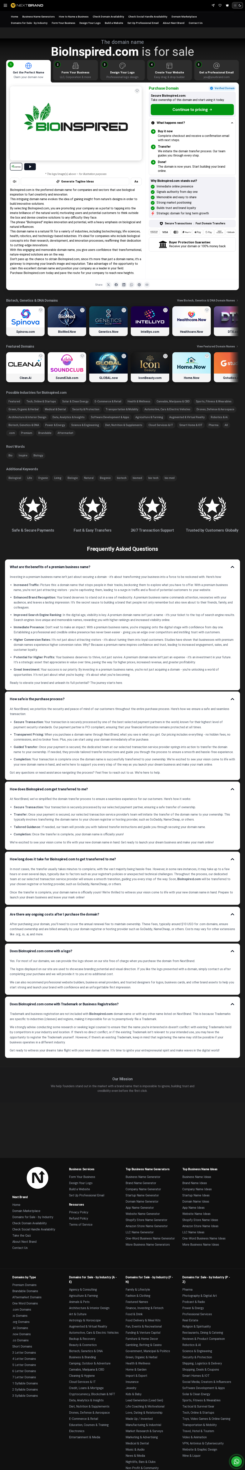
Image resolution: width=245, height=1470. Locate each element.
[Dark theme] (240, 5)
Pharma (213, 425)
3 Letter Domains (24, 1352)
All (226, 425)
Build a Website (114, 22)
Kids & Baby (134, 1394)
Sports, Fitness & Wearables (214, 401)
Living (57, 477)
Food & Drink (134, 1314)
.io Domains (20, 1316)
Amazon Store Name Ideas (200, 1226)
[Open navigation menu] (5, 5)
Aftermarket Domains (27, 1297)
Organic (43, 477)
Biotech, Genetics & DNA (23, 425)
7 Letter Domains (24, 1377)
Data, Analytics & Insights (68, 417)
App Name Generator (140, 1207)
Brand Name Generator (141, 1183)
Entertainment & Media (84, 1437)
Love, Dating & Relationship (144, 1412)
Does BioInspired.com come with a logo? (41, 951)
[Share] (213, 5)
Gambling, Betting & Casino (144, 1345)
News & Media (135, 1456)
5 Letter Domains (24, 1365)
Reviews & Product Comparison (203, 1339)
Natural (89, 477)
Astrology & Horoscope (85, 1320)
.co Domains (20, 1340)
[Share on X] (108, 285)
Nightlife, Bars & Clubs (141, 1462)
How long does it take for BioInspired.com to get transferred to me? (63, 859)
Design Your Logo (90, 22)
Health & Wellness (139, 401)
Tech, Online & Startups (41, 401)
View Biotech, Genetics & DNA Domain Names (206, 300)
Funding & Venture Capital (143, 1332)
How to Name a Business (73, 16)
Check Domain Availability (108, 16)
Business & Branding (82, 1357)
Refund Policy (78, 1218)
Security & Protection (85, 409)
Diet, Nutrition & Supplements (123, 425)
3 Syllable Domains (25, 1396)
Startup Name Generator (142, 1195)
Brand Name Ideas (194, 1183)
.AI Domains (20, 1328)
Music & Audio (135, 1449)
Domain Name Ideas (195, 1201)
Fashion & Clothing (138, 1296)
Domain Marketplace (184, 16)
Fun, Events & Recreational (144, 1326)
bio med (170, 477)
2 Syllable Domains (25, 1389)
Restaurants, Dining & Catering (202, 1332)
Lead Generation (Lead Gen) (144, 1400)
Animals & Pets (79, 1302)
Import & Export (136, 1376)
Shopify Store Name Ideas (200, 1220)
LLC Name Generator (140, 1232)
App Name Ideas (193, 1207)
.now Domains (21, 1334)
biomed (137, 477)
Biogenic (105, 477)
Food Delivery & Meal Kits (143, 1320)
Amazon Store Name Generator (147, 1226)
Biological (14, 477)
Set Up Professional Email (143, 22)
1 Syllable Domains (25, 1383)
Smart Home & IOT (190, 425)
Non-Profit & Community (142, 1468)
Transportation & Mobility (122, 409)
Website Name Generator (143, 1214)
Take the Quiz (21, 1235)
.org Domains (21, 1322)
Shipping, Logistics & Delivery (202, 1363)
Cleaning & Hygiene (82, 1376)
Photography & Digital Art (199, 1296)
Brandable (44, 433)
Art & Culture (78, 1314)
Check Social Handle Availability (147, 16)
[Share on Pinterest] (139, 285)
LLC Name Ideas (193, 1232)
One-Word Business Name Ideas (204, 1238)
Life (29, 477)
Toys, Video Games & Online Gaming (206, 1419)
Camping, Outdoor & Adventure (90, 1363)
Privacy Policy (78, 1212)
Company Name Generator (143, 1189)
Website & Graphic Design (199, 1449)
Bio (10, 455)
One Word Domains (25, 1303)
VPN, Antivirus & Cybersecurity (203, 1443)
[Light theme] (235, 5)
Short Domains (22, 1346)
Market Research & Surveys (144, 1431)
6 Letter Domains (24, 1371)
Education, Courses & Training (89, 1425)
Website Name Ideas (196, 1214)
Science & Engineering (85, 425)
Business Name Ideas (196, 1177)
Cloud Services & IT (160, 425)
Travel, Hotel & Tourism (198, 1431)
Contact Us (195, 22)
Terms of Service (80, 1224)
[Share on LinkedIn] (124, 285)
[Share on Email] (147, 285)
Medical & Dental (55, 409)
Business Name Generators (38, 16)
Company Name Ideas (197, 1189)
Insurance (132, 1382)
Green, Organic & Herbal (23, 409)
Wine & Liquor (191, 1456)
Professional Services (197, 1314)
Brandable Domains (25, 1291)
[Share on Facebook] (116, 285)
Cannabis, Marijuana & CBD (173, 401)
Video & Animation (194, 1437)
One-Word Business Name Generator (150, 1238)
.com (11, 433)
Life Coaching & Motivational (145, 1406)
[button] (11, 64)
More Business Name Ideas (200, 1244)
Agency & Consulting (83, 1289)
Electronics (76, 1431)
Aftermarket (65, 433)
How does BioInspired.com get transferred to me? (49, 789)
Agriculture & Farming (149, 417)
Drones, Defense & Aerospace (215, 409)
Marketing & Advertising (142, 1437)
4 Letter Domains (24, 1359)
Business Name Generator (143, 1177)
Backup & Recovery (82, 1339)
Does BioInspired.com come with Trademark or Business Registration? (64, 1004)
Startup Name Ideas (196, 1195)
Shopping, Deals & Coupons (200, 1369)
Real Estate (190, 1320)
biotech (122, 477)
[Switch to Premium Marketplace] (227, 5)
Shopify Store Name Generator (146, 1220)
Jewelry (131, 1388)
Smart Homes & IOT (196, 1376)
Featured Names (137, 1302)
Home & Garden (136, 1369)
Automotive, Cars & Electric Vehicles (167, 409)
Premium (26, 433)
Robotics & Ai (219, 417)
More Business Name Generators (148, 1244)
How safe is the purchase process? (37, 699)
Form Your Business (63, 22)
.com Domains (21, 1309)
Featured (14, 401)
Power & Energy (55, 425)
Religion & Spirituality (196, 1326)
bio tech (153, 477)
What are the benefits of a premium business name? (50, 567)
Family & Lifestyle (138, 1289)
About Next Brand (173, 22)
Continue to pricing (190, 109)
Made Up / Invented (139, 1419)
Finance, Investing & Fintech (144, 1308)
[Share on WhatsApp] (131, 285)
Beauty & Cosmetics (83, 1345)
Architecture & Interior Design (27, 417)
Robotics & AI (191, 1345)
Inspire (23, 455)
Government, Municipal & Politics (148, 1351)
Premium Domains (24, 1285)
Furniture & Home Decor (142, 1339)
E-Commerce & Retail (108, 401)
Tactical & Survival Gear (198, 1406)
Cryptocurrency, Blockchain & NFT (92, 1394)
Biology (38, 455)
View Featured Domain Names (216, 346)
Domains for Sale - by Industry (29, 22)
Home (14, 16)
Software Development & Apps (110, 417)
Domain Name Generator (142, 1201)
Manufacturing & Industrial (143, 1425)
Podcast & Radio (193, 1302)
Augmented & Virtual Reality (187, 417)
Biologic (73, 477)
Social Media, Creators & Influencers (206, 1382)
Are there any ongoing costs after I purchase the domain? (54, 914)
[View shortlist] (220, 5)
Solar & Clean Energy (75, 401)
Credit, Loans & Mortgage (86, 1388)
